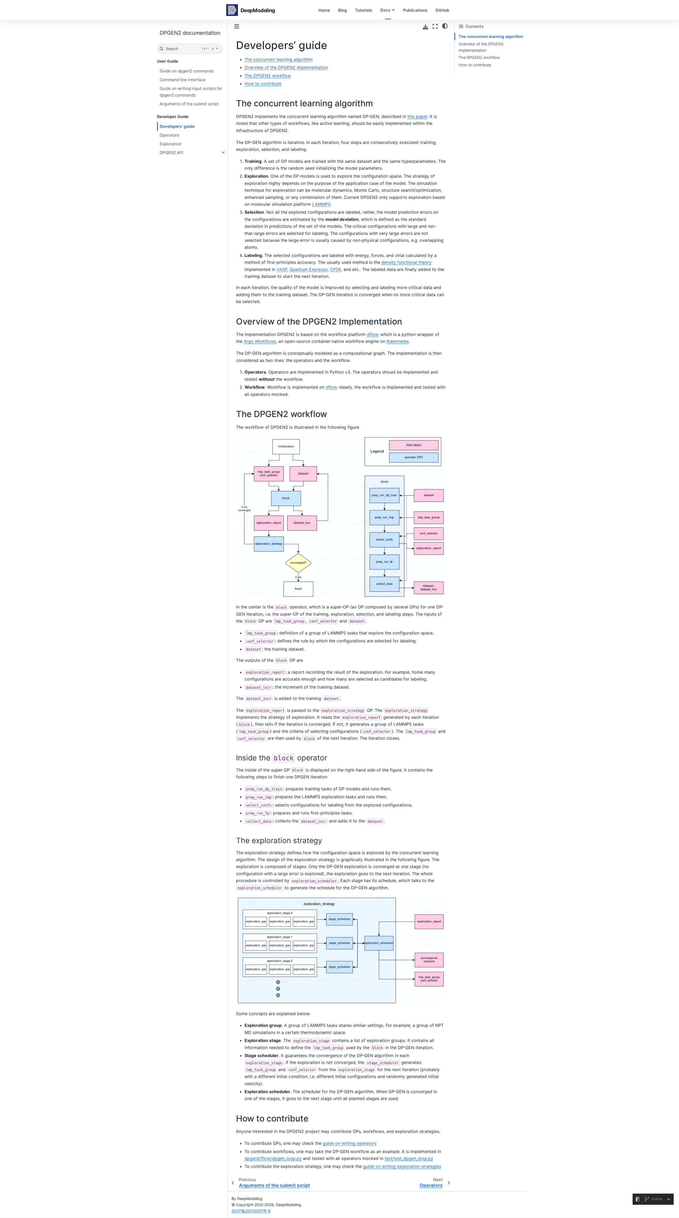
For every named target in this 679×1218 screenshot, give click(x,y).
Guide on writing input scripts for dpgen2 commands (191, 92)
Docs (385, 9)
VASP (282, 269)
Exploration (170, 143)
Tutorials (363, 9)
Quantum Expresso (309, 269)
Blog (342, 9)
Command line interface (183, 79)
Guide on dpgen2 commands (187, 70)
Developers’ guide (177, 126)
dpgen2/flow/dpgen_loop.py (273, 1158)
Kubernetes (397, 341)
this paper (417, 116)
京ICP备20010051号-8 (251, 1210)
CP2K (335, 269)
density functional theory (406, 262)
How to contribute (475, 65)
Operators (169, 135)
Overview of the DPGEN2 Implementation (481, 47)
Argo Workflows (260, 341)
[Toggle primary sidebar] (237, 26)
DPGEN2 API (171, 152)
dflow (372, 334)
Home (324, 9)
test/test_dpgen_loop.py (409, 1158)
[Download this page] (425, 26)
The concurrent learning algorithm (491, 36)
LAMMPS (321, 204)
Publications (415, 9)
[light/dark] (445, 25)
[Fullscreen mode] (435, 26)
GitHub (442, 9)
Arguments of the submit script (189, 103)
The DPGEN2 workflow (479, 57)
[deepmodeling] (251, 10)
